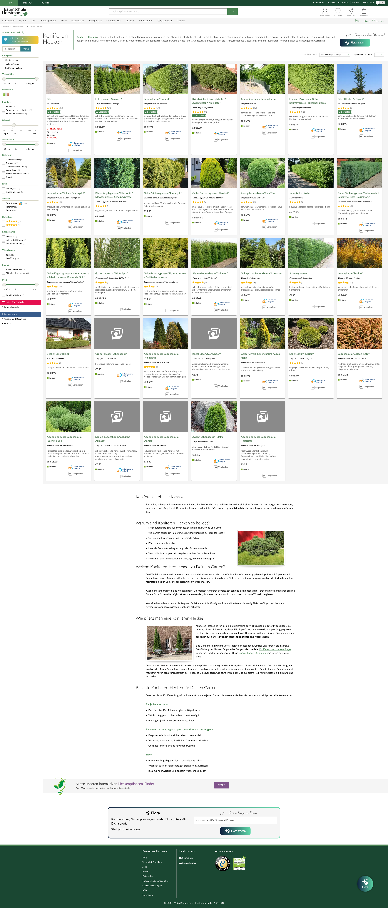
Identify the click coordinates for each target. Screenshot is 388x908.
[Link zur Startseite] (15, 11)
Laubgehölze (8, 21)
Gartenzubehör (164, 21)
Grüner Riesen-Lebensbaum (111, 354)
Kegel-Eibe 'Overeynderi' (206, 354)
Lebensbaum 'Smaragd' (108, 99)
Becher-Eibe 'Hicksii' (58, 354)
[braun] (8, 94)
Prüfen (26, 49)
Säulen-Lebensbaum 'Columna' (210, 273)
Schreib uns (187, 858)
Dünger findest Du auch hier (254, 653)
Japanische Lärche (299, 193)
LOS (232, 12)
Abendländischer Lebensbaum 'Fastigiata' (258, 439)
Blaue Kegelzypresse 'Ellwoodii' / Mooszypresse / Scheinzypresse (114, 195)
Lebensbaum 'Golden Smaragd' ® (66, 193)
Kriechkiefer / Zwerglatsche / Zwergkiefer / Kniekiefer (209, 101)
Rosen (64, 21)
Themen (181, 21)
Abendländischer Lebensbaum (258, 99)
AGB (144, 890)
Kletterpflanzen (113, 21)
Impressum (147, 895)
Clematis (130, 21)
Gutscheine (319, 3)
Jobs (144, 867)
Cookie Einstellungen (152, 886)
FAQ (144, 857)
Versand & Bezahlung (338, 3)
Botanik (45, 3)
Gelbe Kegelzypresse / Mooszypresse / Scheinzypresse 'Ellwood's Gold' (68, 275)
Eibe (49, 99)
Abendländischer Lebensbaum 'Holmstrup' (161, 356)
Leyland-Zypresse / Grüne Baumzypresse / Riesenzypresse (307, 101)
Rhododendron (146, 21)
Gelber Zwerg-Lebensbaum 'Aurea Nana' (260, 356)
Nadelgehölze (95, 21)
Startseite (5, 27)
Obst (34, 21)
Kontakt (356, 3)
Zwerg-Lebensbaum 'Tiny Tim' (258, 193)
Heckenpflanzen (48, 21)
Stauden (23, 21)
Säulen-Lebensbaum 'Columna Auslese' (112, 439)
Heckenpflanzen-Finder (136, 784)
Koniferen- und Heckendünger (275, 649)
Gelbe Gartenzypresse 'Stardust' (210, 193)
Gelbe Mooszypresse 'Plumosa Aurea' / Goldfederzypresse (165, 275)
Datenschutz (148, 876)
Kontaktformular (11, 307)
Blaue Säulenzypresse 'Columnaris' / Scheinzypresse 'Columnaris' (358, 195)
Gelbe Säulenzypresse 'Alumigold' (163, 193)
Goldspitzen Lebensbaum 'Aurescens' (262, 273)
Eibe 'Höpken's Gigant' (351, 99)
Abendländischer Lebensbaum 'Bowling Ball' (64, 439)
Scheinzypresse (298, 273)
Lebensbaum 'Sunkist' (350, 273)
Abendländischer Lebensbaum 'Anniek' (161, 439)
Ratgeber (27, 3)
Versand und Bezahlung (15, 319)
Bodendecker (77, 21)
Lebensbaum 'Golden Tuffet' (354, 354)
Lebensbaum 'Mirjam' (301, 354)
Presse (145, 872)
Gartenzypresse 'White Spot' (111, 273)
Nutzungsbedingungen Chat (155, 881)
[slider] (4, 79)
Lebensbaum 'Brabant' (157, 99)
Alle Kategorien (11, 60)
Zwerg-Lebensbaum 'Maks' (207, 437)
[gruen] (4, 94)
